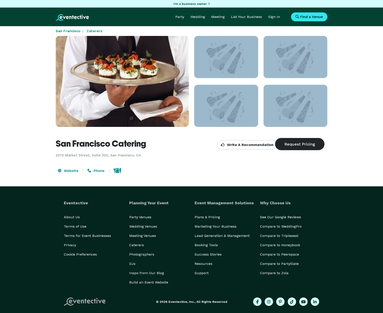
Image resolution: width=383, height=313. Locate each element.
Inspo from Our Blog (146, 273)
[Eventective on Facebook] (257, 301)
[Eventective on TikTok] (292, 301)
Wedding (197, 17)
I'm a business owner (190, 4)
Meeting (218, 17)
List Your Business (246, 17)
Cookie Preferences (80, 254)
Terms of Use (75, 226)
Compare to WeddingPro (281, 226)
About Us (72, 217)
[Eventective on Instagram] (269, 301)
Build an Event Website (148, 282)
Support (202, 273)
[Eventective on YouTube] (303, 301)
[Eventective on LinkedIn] (315, 301)
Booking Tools (206, 245)
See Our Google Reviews (280, 217)
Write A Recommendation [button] (250, 145)
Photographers (141, 254)
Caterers (94, 31)
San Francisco (68, 31)
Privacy (70, 245)
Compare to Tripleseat (279, 236)
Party (179, 17)
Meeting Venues (142, 236)
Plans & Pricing (207, 217)
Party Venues (140, 217)
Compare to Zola (274, 273)
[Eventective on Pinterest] (280, 301)
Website (70, 171)
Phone (98, 171)
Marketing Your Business (215, 226)
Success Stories (208, 254)
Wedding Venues (143, 226)
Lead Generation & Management (222, 236)
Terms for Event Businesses (87, 236)
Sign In (274, 17)
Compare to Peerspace (279, 254)
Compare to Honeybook (280, 245)
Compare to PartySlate (279, 264)
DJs (132, 264)
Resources (203, 264)
